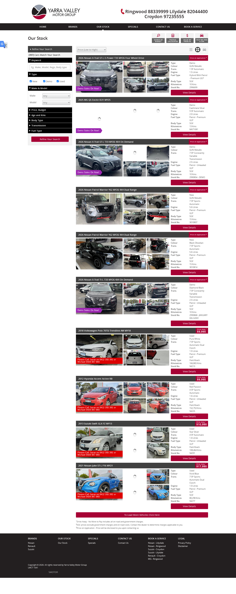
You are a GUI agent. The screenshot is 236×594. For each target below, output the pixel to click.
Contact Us (123, 542)
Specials (92, 542)
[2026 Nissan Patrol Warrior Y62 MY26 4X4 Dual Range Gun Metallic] (122, 209)
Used (62, 81)
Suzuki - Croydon (156, 549)
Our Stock (62, 542)
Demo (48, 81)
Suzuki (31, 549)
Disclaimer (183, 546)
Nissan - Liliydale (156, 542)
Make (32, 95)
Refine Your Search (41, 49)
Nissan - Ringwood (157, 546)
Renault (31, 546)
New (34, 81)
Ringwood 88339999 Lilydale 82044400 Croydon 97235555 (166, 13)
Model (33, 102)
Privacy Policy (184, 542)
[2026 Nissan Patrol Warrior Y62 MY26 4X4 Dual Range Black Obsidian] (122, 253)
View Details (189, 92)
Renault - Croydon (156, 555)
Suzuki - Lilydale (155, 552)
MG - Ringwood (155, 558)
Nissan (31, 542)
